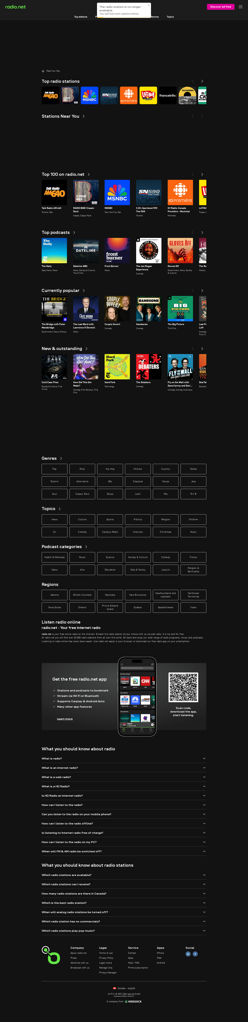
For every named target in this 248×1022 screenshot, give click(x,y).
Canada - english (126, 988)
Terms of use (106, 953)
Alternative (82, 481)
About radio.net (79, 953)
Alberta (55, 595)
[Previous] (192, 80)
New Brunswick (137, 595)
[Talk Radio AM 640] (50, 95)
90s (166, 494)
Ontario (82, 607)
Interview (138, 532)
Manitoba (110, 595)
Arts (82, 570)
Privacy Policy (106, 958)
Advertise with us (79, 963)
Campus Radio (110, 532)
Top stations (80, 17)
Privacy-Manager (108, 973)
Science (110, 557)
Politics (138, 519)
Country (165, 469)
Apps (130, 958)
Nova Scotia (54, 607)
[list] (124, 95)
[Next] (202, 80)
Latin (138, 494)
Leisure (166, 570)
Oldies (193, 469)
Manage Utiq (105, 968)
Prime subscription (138, 968)
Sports (110, 519)
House (165, 481)
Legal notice (105, 963)
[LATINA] (148, 95)
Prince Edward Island (110, 607)
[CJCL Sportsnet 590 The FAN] (109, 95)
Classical (138, 481)
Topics (170, 17)
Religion (165, 519)
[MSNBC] (89, 95)
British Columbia (82, 595)
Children (193, 519)
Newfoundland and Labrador (165, 595)
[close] (149, 5)
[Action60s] (187, 95)
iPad (159, 958)
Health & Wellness (54, 557)
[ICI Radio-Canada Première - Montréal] (128, 95)
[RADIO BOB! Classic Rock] (70, 95)
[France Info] (168, 95)
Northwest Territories (193, 595)
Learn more (65, 719)
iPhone (160, 953)
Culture (82, 519)
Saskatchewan (165, 607)
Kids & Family (138, 570)
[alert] (124, 10)
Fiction (193, 557)
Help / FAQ (133, 963)
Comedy (82, 532)
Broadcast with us (80, 968)
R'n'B (193, 494)
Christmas (165, 532)
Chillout (138, 469)
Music (193, 532)
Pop (54, 469)
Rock (82, 469)
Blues (110, 494)
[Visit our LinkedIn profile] (188, 954)
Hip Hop (110, 469)
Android (161, 963)
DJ (54, 532)
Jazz (193, 481)
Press (74, 958)
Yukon (193, 607)
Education (110, 570)
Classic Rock (82, 494)
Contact (132, 953)
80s (110, 481)
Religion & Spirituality (193, 570)
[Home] (43, 71)
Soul (54, 494)
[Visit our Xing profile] (195, 954)
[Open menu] (241, 7)
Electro (54, 481)
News (55, 519)
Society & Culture (137, 557)
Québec (138, 607)
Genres (155, 17)
